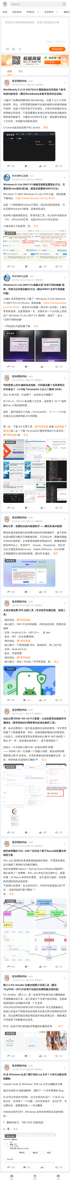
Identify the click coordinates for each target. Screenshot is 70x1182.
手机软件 (10, 669)
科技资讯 (16, 11)
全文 (36, 226)
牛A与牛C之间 (20, 175)
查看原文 (39, 84)
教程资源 (10, 135)
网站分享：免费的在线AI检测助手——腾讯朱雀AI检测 (32, 526)
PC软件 (30, 11)
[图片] (7, 49)
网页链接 (43, 426)
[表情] (13, 49)
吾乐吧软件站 (19, 80)
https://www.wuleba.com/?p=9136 (35, 198)
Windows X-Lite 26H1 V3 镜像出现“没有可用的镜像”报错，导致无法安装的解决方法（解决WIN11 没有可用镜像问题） (34, 289)
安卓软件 (49, 11)
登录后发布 (57, 49)
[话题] (19, 49)
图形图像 (10, 1033)
